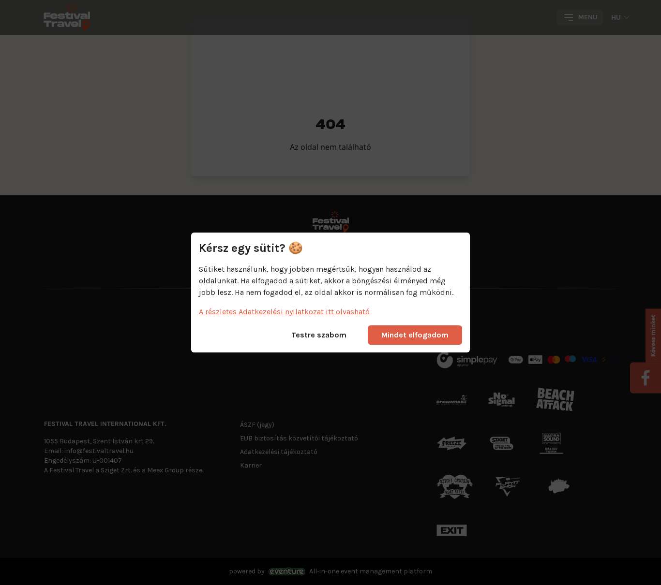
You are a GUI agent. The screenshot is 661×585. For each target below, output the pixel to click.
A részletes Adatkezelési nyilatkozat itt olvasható (284, 311)
